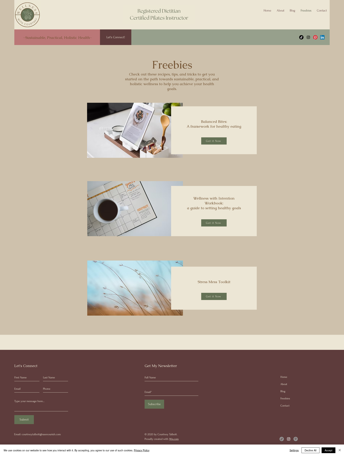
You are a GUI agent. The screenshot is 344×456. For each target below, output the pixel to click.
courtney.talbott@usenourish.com (41, 434)
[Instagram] (308, 37)
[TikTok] (301, 37)
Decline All (310, 450)
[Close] (340, 450)
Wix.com (174, 439)
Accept (328, 450)
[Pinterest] (315, 37)
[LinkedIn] (322, 37)
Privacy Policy (141, 450)
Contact (285, 405)
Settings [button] (294, 450)
